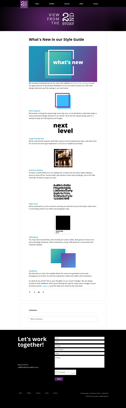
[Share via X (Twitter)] (34, 292)
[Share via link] (43, 292)
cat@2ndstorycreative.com (28, 367)
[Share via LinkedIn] (39, 292)
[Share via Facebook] (30, 292)
